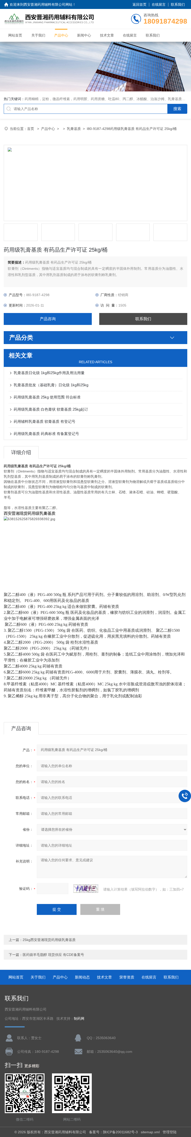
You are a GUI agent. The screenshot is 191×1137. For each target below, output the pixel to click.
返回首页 (139, 4)
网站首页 (15, 35)
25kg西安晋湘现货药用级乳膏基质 (49, 940)
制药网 (79, 1018)
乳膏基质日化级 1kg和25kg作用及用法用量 (49, 373)
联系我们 (178, 4)
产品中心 (61, 35)
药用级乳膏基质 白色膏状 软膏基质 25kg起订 (51, 409)
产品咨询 (48, 319)
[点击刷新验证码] (85, 888)
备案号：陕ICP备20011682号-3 (113, 1132)
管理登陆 (170, 1132)
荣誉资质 (126, 977)
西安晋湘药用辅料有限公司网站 (48, 4)
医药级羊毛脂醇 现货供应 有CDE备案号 (53, 955)
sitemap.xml (150, 1132)
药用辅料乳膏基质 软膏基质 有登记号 (44, 421)
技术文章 (107, 35)
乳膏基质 (74, 129)
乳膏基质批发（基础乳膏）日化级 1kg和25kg (51, 385)
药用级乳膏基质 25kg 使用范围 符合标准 (47, 397)
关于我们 (38, 35)
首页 (31, 129)
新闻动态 (82, 977)
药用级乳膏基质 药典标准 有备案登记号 (46, 433)
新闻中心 (84, 35)
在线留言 (159, 4)
